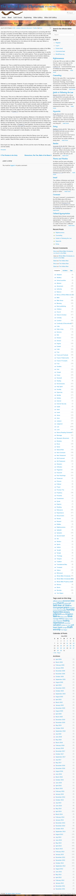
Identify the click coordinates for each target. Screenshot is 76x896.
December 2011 (60, 886)
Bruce (40, 28)
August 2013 (59, 834)
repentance (58, 622)
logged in (13, 165)
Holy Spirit (60, 386)
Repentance (60, 513)
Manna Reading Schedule (64, 432)
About (10, 17)
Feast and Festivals (62, 355)
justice (63, 614)
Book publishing (61, 306)
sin (67, 625)
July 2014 (58, 803)
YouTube (70, 1)
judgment (57, 614)
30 (61, 650)
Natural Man (60, 449)
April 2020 (59, 714)
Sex (58, 538)
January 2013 (60, 854)
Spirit (60, 627)
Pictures (59, 481)
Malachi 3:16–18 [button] (58, 95)
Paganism (59, 469)
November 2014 (60, 797)
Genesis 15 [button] (57, 206)
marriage (55, 619)
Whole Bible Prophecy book (65, 581)
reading (66, 621)
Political (59, 484)
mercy (61, 619)
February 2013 (60, 851)
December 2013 (60, 823)
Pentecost (59, 478)
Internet (59, 401)
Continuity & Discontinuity (64, 323)
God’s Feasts (17, 17)
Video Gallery (37, 17)
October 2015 (60, 780)
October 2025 (60, 676)
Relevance (60, 510)
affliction (55, 601)
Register (58, 42)
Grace (58, 375)
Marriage (59, 435)
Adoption (59, 274)
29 (58, 650)
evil (69, 603)
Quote (58, 501)
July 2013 (58, 837)
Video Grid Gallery (50, 17)
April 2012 (59, 877)
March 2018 (59, 742)
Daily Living (60, 329)
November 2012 (60, 860)
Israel (55, 178)
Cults (58, 326)
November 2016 (60, 768)
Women (59, 584)
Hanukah (59, 378)
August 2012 (59, 869)
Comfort (59, 320)
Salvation (59, 533)
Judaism (18, 28)
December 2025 (60, 671)
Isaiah (58, 406)
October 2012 (60, 863)
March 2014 (59, 814)
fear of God (63, 605)
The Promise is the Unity (9, 155)
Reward (59, 521)
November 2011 (60, 889)
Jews (58, 418)
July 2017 (58, 759)
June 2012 (59, 871)
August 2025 (59, 682)
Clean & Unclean (61, 315)
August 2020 (59, 711)
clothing (66, 603)
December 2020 (60, 708)
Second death (61, 535)
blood (54, 603)
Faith (14, 28)
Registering (28, 17)
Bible (58, 297)
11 (67, 643)
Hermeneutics (61, 383)
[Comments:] (51, 28)
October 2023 (60, 691)
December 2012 (60, 857)
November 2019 (60, 722)
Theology (59, 556)
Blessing (59, 303)
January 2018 (60, 748)
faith (55, 605)
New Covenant (61, 452)
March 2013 (59, 848)
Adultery (59, 277)
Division (59, 337)
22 (58, 648)
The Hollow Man (63, 260)
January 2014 (60, 820)
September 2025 (60, 679)
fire (71, 605)
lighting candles (63, 616)
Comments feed (60, 51)
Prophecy (59, 492)
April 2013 (59, 846)
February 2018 (60, 745)
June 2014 (59, 805)
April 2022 (59, 699)
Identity (59, 395)
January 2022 (60, 705)
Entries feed (59, 48)
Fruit (58, 363)
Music (58, 444)
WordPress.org (60, 54)
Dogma (59, 343)
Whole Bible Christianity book (65, 579)
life (58, 616)
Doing (55, 126)
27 (73, 648)
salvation (57, 625)
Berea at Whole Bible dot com (65, 294)
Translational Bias (62, 564)
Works (58, 587)
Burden (55, 143)
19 (70, 645)
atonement (66, 601)
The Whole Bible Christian (22, 6)
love (70, 616)
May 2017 (58, 762)
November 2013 (60, 825)
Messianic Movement (26, 28)
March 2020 (59, 716)
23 (61, 648)
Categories (57, 270)
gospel (60, 607)
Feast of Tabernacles (63, 358)
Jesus (58, 415)
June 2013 (59, 840)
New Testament (61, 455)
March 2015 (59, 788)
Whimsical (60, 573)
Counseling (57, 75)
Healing (59, 381)
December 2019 (60, 719)
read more (72, 89)
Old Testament (61, 461)
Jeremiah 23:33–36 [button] (58, 146)
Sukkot (59, 547)
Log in (57, 45)
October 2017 (60, 754)
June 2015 (59, 782)
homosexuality (61, 610)
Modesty (59, 441)
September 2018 (60, 731)
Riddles (59, 524)
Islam (58, 409)
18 (67, 645)
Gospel (59, 372)
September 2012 (60, 866)
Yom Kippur (60, 593)
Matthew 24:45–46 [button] (58, 129)
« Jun (54, 652)
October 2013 (60, 828)
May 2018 (58, 739)
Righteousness (58, 58)
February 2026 (60, 665)
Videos (59, 570)
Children (59, 309)
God (58, 369)
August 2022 (59, 696)
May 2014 (58, 808)
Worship (59, 590)
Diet (58, 335)
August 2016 (59, 771)
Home (4, 17)
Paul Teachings (61, 475)
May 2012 (58, 874)
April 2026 (59, 659)
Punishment (60, 498)
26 (70, 648)
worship (57, 629)
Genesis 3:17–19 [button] (58, 172)
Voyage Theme (71, 893)
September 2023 (60, 693)
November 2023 (60, 688)
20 (73, 645)
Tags (71, 270)
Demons (59, 332)
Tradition (35, 28)
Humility (59, 389)
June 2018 (59, 737)
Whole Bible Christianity (63, 576)
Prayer (59, 487)
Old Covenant (61, 458)
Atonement (60, 286)
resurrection (67, 623)
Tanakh (59, 550)
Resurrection (60, 515)
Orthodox (59, 467)
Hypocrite (56, 111)
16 (61, 645)
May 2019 (58, 725)
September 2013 (60, 831)
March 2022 (59, 702)
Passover (59, 472)
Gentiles (59, 366)
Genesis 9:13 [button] (66, 203)
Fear (58, 352)
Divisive (59, 340)
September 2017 (60, 757)
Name (58, 447)
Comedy (59, 317)
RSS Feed (73, 1)
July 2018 (58, 734)
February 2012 (60, 880)
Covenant (56, 195)
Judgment (59, 424)
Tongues (59, 558)
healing (55, 610)
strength (65, 627)
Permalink (3, 149)
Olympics (59, 464)
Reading (59, 507)
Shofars (59, 541)
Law (58, 426)
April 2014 (59, 811)
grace (66, 607)
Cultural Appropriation (61, 213)
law (55, 616)
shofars (63, 625)
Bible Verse (60, 300)
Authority (59, 289)
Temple (59, 553)
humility (70, 609)
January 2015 (60, 794)
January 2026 (60, 668)
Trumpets (59, 567)
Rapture (59, 504)
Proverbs (59, 495)
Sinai (69, 625)
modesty (66, 619)
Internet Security (61, 403)
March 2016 (59, 777)
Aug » (59, 652)
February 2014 (60, 817)
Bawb (55, 260)
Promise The (60, 490)
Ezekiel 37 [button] (15, 111)
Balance (59, 292)
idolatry (66, 612)
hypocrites (58, 612)
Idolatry (59, 398)
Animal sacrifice (61, 280)
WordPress (63, 893)
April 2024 (59, 685)
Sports (58, 544)
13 (73, 643)
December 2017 (60, 751)
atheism (60, 601)
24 (64, 648)
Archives (65, 270)
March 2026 (59, 662)
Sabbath (59, 530)
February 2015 (60, 791)
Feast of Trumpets (62, 360)
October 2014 (60, 800)
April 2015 (59, 785)
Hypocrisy (59, 392)
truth (70, 627)
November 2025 (60, 673)
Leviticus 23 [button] (56, 66)
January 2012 (60, 883)
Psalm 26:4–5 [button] (57, 114)
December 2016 (60, 765)
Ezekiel (59, 346)
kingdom (69, 614)
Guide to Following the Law (63, 92)
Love (58, 429)
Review (59, 518)
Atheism (59, 283)
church (60, 603)
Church (59, 312)
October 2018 (60, 728)
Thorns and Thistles (60, 159)
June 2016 (59, 774)
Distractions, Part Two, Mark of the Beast (38, 155)
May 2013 (58, 843)
